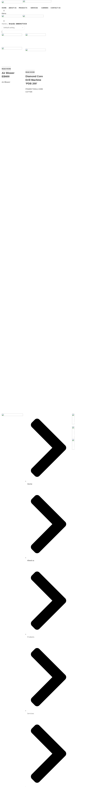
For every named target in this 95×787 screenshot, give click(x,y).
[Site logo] (12, 3)
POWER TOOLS (31, 89)
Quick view (11, 63)
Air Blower (6, 82)
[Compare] (5, 63)
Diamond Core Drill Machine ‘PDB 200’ (34, 80)
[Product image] (12, 54)
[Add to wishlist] (17, 63)
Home (4, 24)
